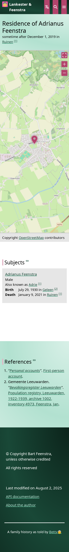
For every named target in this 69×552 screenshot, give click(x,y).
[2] (56, 288)
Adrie (33, 284)
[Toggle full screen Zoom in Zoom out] (34, 141)
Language (47, 7)
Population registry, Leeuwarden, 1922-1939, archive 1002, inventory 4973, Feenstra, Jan (36, 398)
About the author (21, 504)
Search (55, 7)
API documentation (22, 496)
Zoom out (64, 73)
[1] (15, 41)
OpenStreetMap (31, 237)
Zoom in (64, 64)
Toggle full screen (64, 55)
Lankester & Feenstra (20, 7)
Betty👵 (55, 531)
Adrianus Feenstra (21, 274)
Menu (64, 7)
